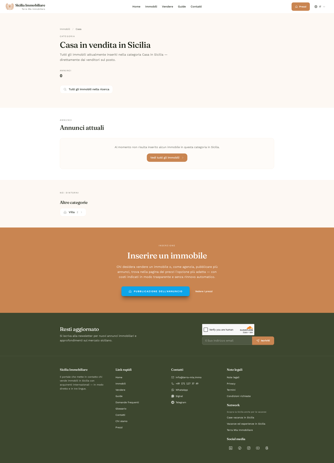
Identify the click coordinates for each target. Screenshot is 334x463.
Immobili (151, 6)
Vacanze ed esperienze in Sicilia (246, 423)
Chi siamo (121, 421)
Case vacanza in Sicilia (240, 417)
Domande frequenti (127, 402)
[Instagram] (249, 448)
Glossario (121, 408)
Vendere (167, 6)
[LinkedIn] (230, 448)
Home (136, 6)
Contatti (196, 6)
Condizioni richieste (239, 396)
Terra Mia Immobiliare (240, 430)
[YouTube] (258, 448)
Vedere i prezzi (204, 291)
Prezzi (119, 427)
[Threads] (267, 448)
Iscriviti (265, 340)
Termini (231, 389)
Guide (182, 6)
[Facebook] (240, 448)
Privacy (231, 383)
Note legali (233, 377)
